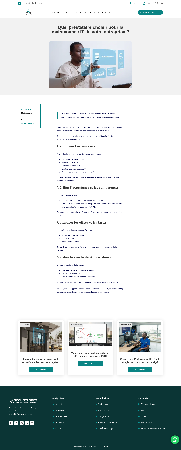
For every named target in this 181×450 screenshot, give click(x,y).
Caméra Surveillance (107, 422)
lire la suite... (41, 369)
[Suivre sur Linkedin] (11, 423)
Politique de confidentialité (153, 428)
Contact (107, 12)
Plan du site (146, 422)
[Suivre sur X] (32, 423)
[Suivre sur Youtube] (27, 423)
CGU (143, 416)
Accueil (55, 12)
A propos (67, 12)
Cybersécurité (104, 410)
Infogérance (126, 325)
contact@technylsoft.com (32, 3)
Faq (126, 3)
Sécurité (25, 325)
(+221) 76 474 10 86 (155, 3)
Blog (97, 12)
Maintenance (26, 113)
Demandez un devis (150, 12)
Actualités (59, 422)
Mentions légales (148, 404)
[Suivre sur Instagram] (22, 423)
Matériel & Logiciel (107, 428)
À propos (59, 410)
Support (136, 3)
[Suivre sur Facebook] (16, 423)
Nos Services (82, 12)
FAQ (143, 410)
